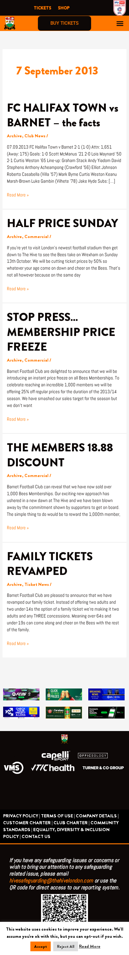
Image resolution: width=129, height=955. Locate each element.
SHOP (64, 8)
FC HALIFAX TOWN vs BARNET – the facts (62, 115)
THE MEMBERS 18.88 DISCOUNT (60, 454)
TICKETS (42, 8)
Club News (34, 136)
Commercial (36, 236)
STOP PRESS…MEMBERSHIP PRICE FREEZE (61, 332)
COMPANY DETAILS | (97, 816)
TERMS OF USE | (58, 816)
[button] (120, 23)
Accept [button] (40, 946)
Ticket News (36, 584)
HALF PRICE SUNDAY (62, 223)
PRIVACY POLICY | (21, 816)
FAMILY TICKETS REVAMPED (50, 563)
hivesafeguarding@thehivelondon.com (51, 880)
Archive (14, 136)
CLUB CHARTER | (72, 823)
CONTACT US (36, 836)
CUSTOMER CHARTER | (28, 823)
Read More (90, 946)
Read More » (18, 195)
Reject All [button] (65, 946)
